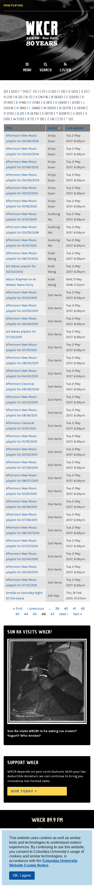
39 (57, 608)
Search (45, 69)
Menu (27, 69)
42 (83, 608)
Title (9, 128)
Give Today (22, 791)
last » (77, 614)
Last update (75, 128)
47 (52, 614)
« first (18, 608)
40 (66, 608)
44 (26, 614)
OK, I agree (22, 875)
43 (17, 614)
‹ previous (35, 608)
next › (63, 614)
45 (35, 614)
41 (74, 608)
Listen (65, 69)
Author (53, 128)
